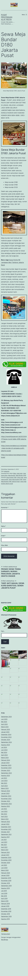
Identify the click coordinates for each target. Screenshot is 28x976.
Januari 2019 (5, 906)
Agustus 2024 (5, 745)
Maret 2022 (5, 819)
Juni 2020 (4, 868)
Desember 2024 (6, 734)
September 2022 (6, 803)
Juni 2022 (4, 811)
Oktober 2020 (5, 862)
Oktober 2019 (5, 883)
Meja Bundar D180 (21, 475)
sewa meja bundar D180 (15, 479)
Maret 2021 (4, 850)
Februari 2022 (5, 821)
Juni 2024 (4, 750)
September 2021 (6, 834)
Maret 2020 (5, 870)
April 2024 (4, 755)
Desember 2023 (6, 765)
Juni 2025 (4, 719)
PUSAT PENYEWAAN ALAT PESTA (6, 17)
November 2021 (6, 829)
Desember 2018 (6, 909)
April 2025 (4, 724)
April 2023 (4, 786)
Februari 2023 (5, 791)
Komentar (4, 507)
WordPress (4, 939)
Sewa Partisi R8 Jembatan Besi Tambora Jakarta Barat (12, 262)
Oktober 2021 (5, 832)
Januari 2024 (5, 763)
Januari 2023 (5, 793)
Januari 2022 (5, 824)
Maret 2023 (5, 788)
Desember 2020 (6, 857)
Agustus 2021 (5, 837)
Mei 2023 (4, 783)
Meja (14, 473)
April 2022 (4, 816)
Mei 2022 (4, 814)
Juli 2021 (4, 839)
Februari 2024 (5, 760)
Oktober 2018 (5, 914)
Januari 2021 (5, 855)
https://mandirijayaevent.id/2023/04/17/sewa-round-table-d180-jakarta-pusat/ (14, 439)
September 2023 (6, 773)
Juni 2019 (4, 893)
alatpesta (6, 471)
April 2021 (4, 847)
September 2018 (6, 916)
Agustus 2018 (5, 919)
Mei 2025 (4, 722)
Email (3, 535)
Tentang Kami (5, 934)
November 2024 (6, 737)
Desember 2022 (6, 796)
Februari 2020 (5, 873)
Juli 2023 (4, 778)
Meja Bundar (11, 475)
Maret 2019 (4, 901)
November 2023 (6, 768)
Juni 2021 (4, 842)
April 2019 (4, 898)
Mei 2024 (4, 752)
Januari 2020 (5, 875)
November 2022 (6, 798)
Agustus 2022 (5, 806)
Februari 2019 (5, 903)
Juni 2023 (4, 780)
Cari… (3, 631)
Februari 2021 (5, 852)
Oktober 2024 (5, 739)
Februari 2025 (5, 729)
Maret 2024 (5, 757)
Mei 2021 (4, 844)
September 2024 (6, 742)
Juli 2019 (4, 891)
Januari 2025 (5, 732)
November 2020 (6, 860)
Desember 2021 (6, 827)
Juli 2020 (4, 865)
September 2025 (6, 716)
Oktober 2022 (5, 801)
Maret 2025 (5, 727)
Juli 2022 (4, 809)
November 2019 (6, 880)
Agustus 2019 (5, 888)
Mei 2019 (4, 896)
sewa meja (20, 477)
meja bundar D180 (11, 477)
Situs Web (4, 545)
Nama (3, 526)
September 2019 (6, 885)
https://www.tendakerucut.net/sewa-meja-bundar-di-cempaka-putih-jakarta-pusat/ (14, 448)
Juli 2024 (4, 747)
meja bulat (19, 473)
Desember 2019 (6, 878)
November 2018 (6, 911)
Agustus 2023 (5, 775)
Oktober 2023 (5, 770)
